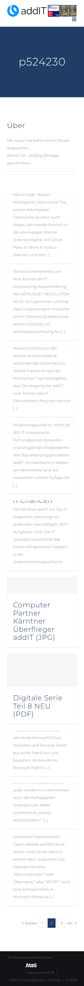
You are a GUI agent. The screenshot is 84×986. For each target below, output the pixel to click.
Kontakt (55, 980)
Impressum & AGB (40, 972)
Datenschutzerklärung (26, 980)
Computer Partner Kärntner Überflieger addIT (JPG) (34, 621)
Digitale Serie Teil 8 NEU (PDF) (38, 705)
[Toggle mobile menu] (74, 19)
